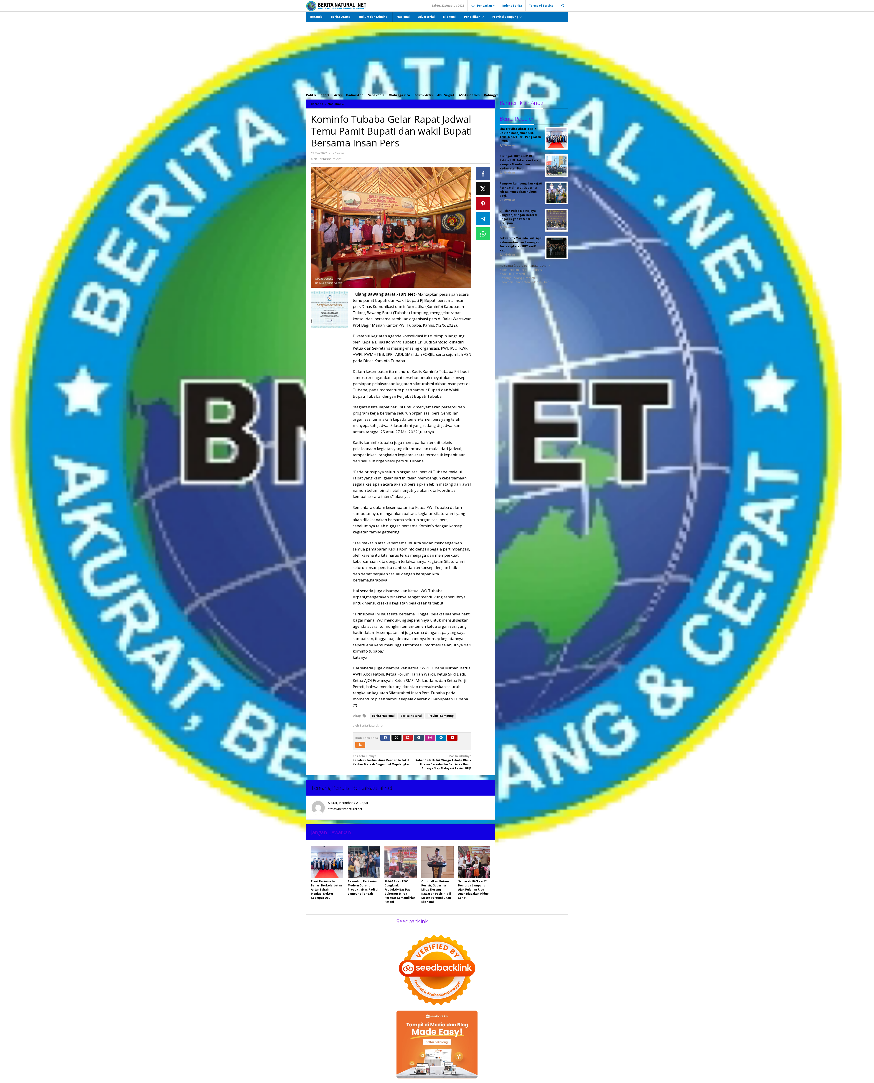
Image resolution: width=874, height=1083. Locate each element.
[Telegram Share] (483, 218)
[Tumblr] (419, 738)
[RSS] (360, 745)
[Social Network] (562, 5)
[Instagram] (430, 738)
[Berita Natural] (336, 6)
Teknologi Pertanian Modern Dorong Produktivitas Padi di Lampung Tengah (363, 887)
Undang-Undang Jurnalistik (518, 278)
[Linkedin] (441, 738)
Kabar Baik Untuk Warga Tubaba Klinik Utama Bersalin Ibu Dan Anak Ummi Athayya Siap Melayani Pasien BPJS (443, 762)
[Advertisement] (437, 56)
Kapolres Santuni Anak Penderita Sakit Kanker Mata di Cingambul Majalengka (381, 760)
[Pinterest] (408, 738)
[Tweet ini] (483, 188)
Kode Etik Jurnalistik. (513, 274)
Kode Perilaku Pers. (513, 270)
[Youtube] (452, 738)
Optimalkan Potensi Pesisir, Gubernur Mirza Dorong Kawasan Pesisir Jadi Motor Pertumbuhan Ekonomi (436, 891)
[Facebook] (385, 738)
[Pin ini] (483, 203)
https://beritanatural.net (345, 809)
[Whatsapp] (483, 233)
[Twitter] (396, 738)
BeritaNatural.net (372, 787)
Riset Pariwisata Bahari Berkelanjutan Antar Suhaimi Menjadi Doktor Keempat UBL (326, 889)
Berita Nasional (383, 716)
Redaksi (537, 270)
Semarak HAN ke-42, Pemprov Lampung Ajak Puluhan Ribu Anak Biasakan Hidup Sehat (473, 889)
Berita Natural (411, 716)
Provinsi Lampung (441, 716)
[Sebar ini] (483, 173)
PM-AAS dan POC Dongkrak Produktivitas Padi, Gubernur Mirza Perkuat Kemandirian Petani (400, 891)
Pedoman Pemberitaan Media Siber (524, 282)
